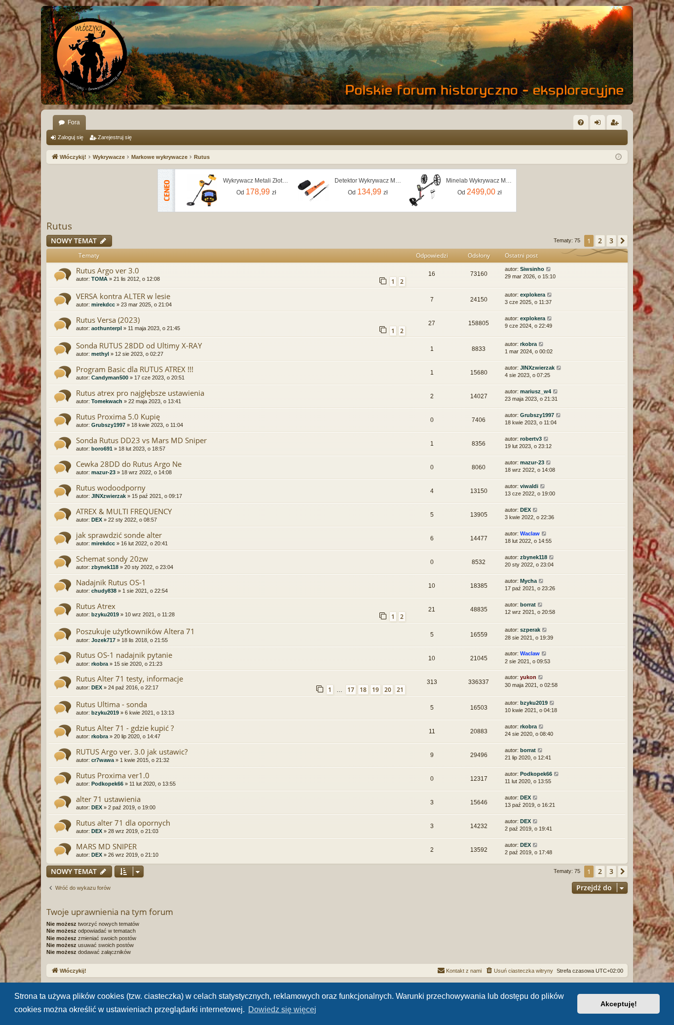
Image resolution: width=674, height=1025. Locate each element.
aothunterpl (106, 328)
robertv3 (531, 439)
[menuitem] (580, 122)
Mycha (528, 581)
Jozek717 (103, 640)
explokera (532, 295)
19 (375, 689)
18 (363, 689)
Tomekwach (106, 401)
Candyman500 (109, 377)
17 (350, 689)
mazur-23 (103, 472)
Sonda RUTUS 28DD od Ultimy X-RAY (139, 345)
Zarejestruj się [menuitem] (616, 124)
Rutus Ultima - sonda (111, 704)
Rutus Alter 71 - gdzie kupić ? (125, 728)
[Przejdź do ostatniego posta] (549, 269)
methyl (100, 354)
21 (400, 689)
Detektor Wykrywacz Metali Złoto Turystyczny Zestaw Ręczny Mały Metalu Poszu (368, 180)
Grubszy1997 (108, 425)
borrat (528, 604)
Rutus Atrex (95, 606)
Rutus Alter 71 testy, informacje (129, 678)
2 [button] (600, 240)
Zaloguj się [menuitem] (599, 124)
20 (387, 689)
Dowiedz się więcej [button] (282, 1009)
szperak (530, 630)
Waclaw (530, 533)
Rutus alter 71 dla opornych (123, 823)
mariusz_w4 (535, 391)
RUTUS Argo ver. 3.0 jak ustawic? (131, 752)
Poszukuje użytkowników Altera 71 (135, 631)
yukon (528, 677)
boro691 (101, 449)
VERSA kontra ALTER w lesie (123, 296)
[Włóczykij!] (90, 55)
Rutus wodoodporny (111, 488)
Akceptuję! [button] (618, 1004)
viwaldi (529, 486)
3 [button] (611, 240)
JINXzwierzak (537, 368)
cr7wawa (102, 760)
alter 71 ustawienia (108, 799)
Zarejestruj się (115, 137)
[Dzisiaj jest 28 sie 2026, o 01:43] (618, 157)
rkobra (528, 344)
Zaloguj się (70, 137)
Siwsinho (532, 269)
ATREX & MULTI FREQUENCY (124, 511)
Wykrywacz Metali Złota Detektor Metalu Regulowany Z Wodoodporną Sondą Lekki (256, 180)
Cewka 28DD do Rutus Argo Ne (129, 464)
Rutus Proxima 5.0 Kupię (118, 416)
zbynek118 (104, 567)
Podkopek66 (107, 784)
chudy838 (103, 591)
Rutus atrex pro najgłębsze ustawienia (140, 393)
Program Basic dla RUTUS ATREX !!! (134, 369)
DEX (96, 520)
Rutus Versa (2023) (108, 320)
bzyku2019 (105, 614)
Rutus (59, 226)
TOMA (99, 279)
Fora (74, 122)
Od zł (256, 192)
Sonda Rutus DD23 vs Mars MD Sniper (141, 440)
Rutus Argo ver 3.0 (107, 270)
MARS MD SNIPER (106, 846)
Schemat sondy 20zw (112, 559)
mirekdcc (103, 304)
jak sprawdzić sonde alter (119, 535)
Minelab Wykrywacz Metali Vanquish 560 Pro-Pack (479, 180)
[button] (623, 241)
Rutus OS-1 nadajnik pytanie (124, 655)
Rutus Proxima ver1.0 (113, 775)
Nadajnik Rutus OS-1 (111, 582)
